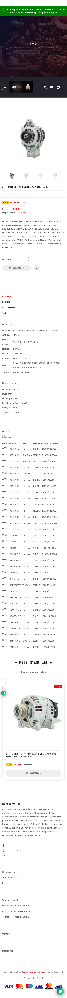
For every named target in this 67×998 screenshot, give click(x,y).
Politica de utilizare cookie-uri (16, 911)
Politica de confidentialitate (15, 906)
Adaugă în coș (18, 268)
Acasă (33, 44)
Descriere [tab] (7, 296)
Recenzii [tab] (6, 301)
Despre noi (7, 951)
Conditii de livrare (10, 872)
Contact (6, 934)
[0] (58, 87)
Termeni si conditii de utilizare (16, 917)
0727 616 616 (23, 851)
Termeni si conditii (10, 900)
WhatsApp (30, 12)
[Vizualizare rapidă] (6, 698)
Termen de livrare (10, 877)
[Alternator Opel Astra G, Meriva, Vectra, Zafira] (11, 176)
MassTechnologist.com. (32, 972)
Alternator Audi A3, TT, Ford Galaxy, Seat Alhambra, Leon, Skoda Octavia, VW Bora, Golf (31, 755)
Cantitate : (7, 259)
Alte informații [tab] (9, 307)
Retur (5, 883)
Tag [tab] (4, 313)
